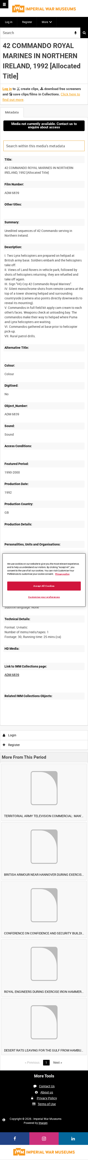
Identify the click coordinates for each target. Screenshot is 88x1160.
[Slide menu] (4, 4)
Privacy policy (62, 574)
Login (11, 735)
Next (57, 1062)
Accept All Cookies (44, 586)
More (45, 22)
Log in (8, 22)
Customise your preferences (44, 597)
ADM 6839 (12, 674)
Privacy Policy (47, 1098)
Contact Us (47, 1086)
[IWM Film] (44, 8)
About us (46, 1092)
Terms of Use (47, 1104)
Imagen (43, 1123)
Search (84, 33)
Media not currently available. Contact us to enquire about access (44, 125)
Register (27, 22)
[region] (44, 580)
